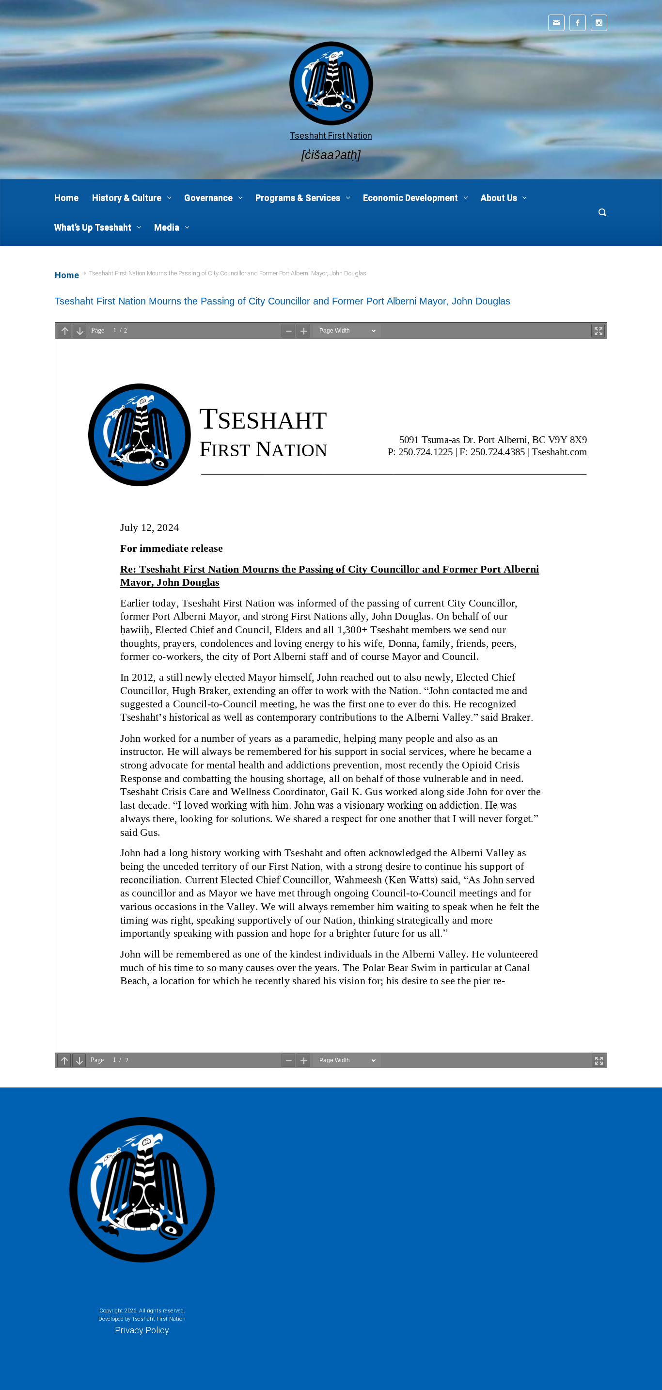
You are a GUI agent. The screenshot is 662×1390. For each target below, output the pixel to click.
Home (67, 275)
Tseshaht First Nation (331, 135)
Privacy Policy (142, 1330)
